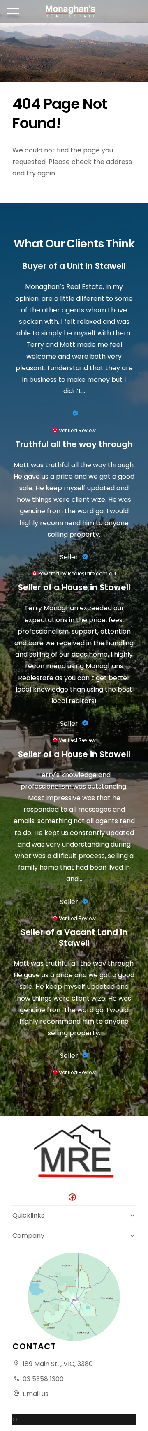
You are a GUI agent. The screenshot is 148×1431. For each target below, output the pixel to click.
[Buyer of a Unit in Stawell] (74, 413)
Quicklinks (28, 1215)
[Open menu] (12, 10)
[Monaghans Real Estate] (74, 11)
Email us (36, 1394)
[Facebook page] (74, 1198)
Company (28, 1235)
